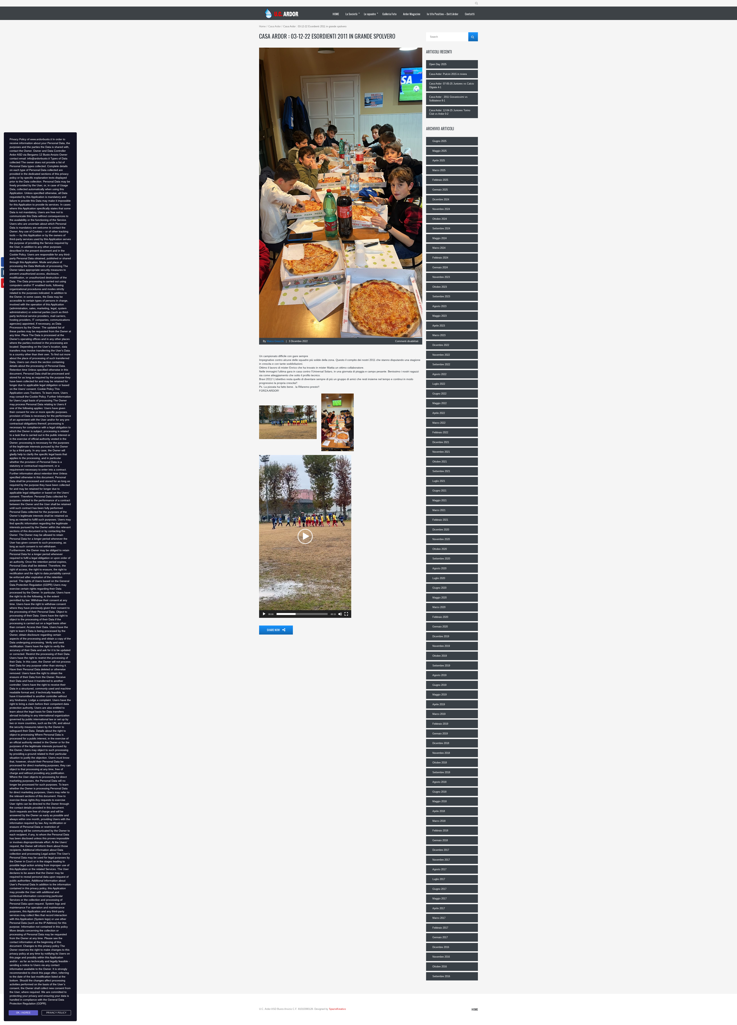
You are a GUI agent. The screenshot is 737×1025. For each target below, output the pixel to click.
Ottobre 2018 (439, 762)
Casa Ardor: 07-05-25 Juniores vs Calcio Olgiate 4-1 (451, 85)
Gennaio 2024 (440, 267)
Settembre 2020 (441, 558)
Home (262, 26)
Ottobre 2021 (439, 461)
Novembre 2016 (441, 956)
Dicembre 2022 (440, 345)
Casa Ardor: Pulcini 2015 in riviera (448, 74)
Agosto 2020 (439, 568)
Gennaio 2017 (440, 937)
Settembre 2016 (441, 976)
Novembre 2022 (441, 354)
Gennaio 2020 (440, 626)
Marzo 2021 (438, 510)
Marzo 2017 (438, 917)
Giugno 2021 (439, 490)
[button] (305, 536)
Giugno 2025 (439, 141)
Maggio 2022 (439, 403)
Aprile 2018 (438, 811)
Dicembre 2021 (440, 442)
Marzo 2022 (438, 422)
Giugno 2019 (439, 685)
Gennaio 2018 (440, 840)
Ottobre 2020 (439, 549)
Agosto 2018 (439, 782)
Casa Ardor (274, 26)
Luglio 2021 (438, 481)
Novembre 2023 (441, 277)
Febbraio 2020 (440, 617)
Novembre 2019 (441, 646)
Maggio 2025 (439, 150)
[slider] (302, 614)
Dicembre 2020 (440, 529)
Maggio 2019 (439, 694)
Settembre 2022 (441, 364)
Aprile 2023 (438, 325)
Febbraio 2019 (440, 723)
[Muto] (340, 614)
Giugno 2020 (439, 587)
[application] (305, 536)
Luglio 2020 (438, 578)
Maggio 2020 (439, 597)
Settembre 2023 (441, 296)
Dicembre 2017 (440, 850)
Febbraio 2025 (440, 179)
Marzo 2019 (438, 714)
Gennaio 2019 (440, 733)
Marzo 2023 (438, 335)
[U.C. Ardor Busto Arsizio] (282, 13)
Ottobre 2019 (439, 655)
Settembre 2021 (441, 471)
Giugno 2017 (439, 888)
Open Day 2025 (437, 64)
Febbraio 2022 (440, 432)
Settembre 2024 (441, 228)
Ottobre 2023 (439, 286)
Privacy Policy (56, 1012)
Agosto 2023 (439, 306)
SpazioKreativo (337, 1009)
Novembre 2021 (441, 451)
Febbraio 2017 (440, 927)
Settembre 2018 (441, 772)
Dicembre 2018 (440, 743)
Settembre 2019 (441, 665)
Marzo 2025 (438, 170)
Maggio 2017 (439, 898)
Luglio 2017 (438, 879)
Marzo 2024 (438, 247)
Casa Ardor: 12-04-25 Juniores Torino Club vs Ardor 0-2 (449, 112)
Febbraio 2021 (440, 519)
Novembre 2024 (441, 209)
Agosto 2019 (439, 675)
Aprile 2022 (438, 413)
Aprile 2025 (438, 160)
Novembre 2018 (441, 753)
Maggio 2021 (439, 500)
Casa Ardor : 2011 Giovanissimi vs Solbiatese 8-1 (448, 98)
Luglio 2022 (438, 383)
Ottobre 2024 (439, 218)
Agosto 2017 (439, 869)
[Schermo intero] (346, 614)
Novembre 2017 (441, 859)
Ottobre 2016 (439, 966)
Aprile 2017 (438, 908)
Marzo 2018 (438, 821)
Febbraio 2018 (440, 830)
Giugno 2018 (439, 791)
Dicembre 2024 (440, 199)
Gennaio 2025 (440, 189)
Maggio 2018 (439, 801)
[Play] (264, 614)
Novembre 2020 (441, 539)
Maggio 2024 (439, 238)
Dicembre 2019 (440, 636)
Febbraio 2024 (440, 257)
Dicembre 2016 (440, 947)
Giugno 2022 (439, 393)
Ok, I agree (23, 1012)
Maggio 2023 (439, 315)
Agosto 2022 (439, 374)
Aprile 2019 (438, 704)
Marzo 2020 (438, 607)
